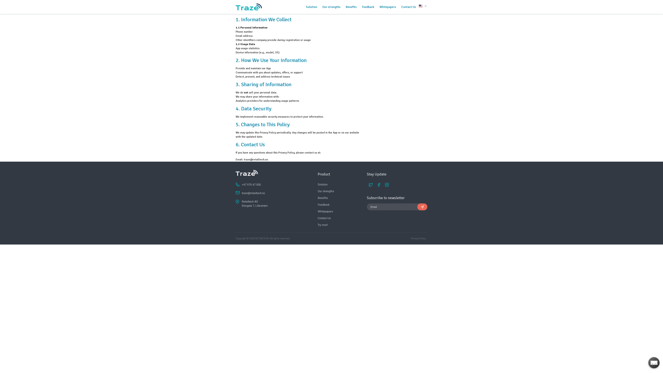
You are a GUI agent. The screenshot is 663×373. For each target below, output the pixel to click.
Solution (311, 7)
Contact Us (408, 7)
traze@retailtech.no (256, 159)
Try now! (323, 225)
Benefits (351, 7)
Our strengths (331, 7)
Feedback (368, 7)
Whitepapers (387, 7)
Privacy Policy (418, 238)
